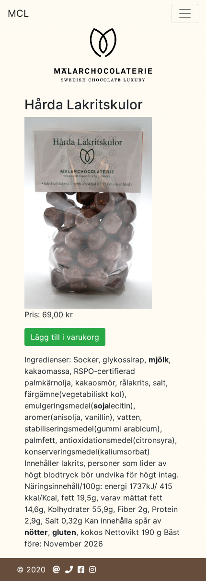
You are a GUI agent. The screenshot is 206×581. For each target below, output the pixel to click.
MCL (18, 13)
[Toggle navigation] (185, 13)
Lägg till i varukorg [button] (65, 337)
